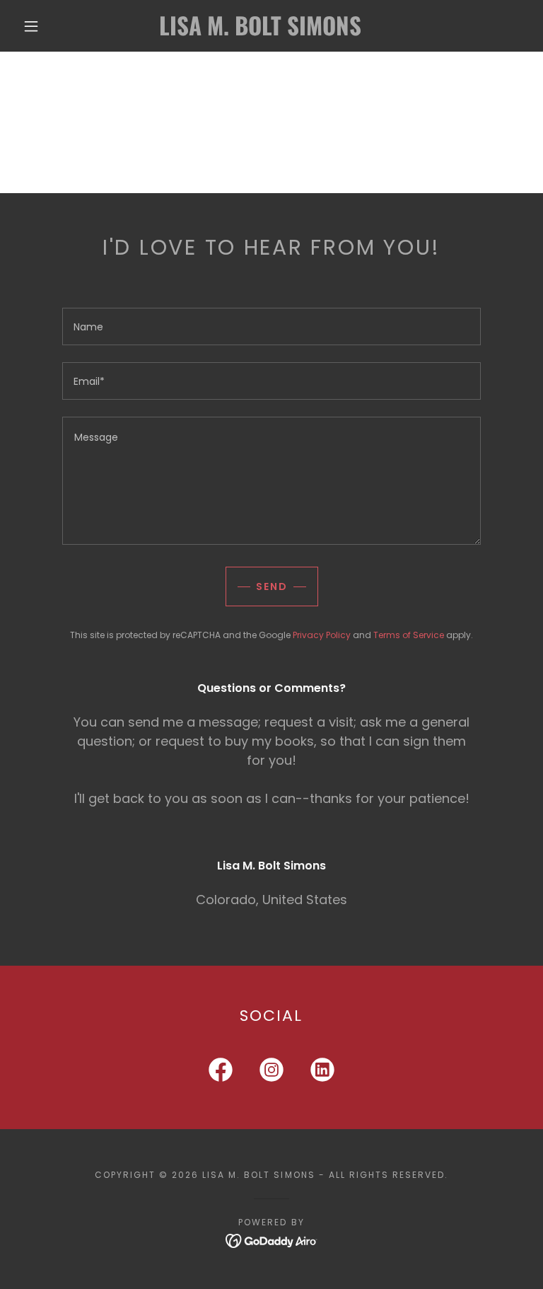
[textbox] (271, 326)
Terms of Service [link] (408, 635)
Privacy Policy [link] (322, 635)
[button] (31, 26)
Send (272, 586)
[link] (260, 31)
